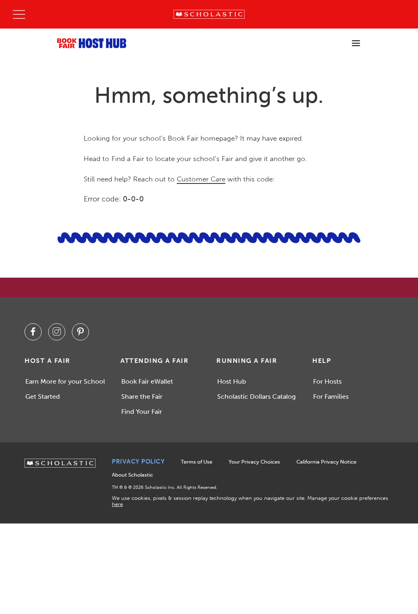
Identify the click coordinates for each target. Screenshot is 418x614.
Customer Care (201, 179)
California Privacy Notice (326, 462)
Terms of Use (196, 462)
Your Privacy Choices (254, 462)
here (117, 504)
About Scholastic (132, 475)
